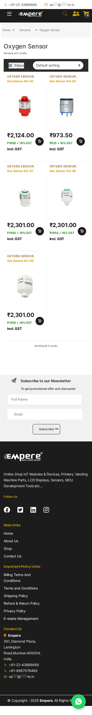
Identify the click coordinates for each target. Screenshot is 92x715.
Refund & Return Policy (22, 603)
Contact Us (12, 556)
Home (6, 30)
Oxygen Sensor (20, 76)
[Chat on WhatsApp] (78, 701)
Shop (8, 548)
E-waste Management (21, 618)
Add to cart (39, 141)
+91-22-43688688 (23, 5)
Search (65, 13)
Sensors (24, 30)
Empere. (46, 700)
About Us (11, 541)
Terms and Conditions (21, 588)
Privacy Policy (15, 611)
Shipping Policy (16, 596)
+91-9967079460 (23, 671)
